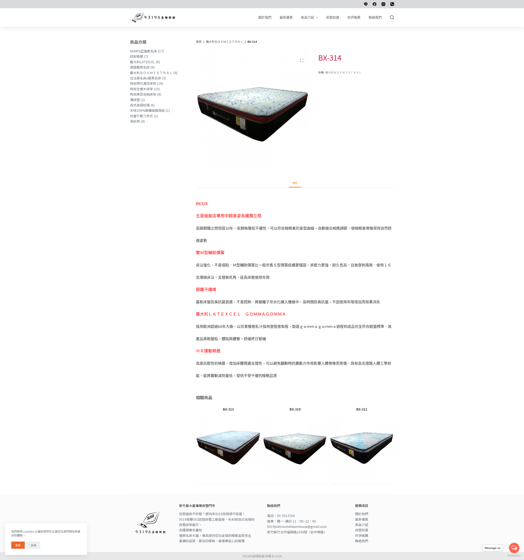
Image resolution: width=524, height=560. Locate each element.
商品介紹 (361, 524)
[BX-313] (228, 446)
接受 (18, 545)
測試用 (135, 121)
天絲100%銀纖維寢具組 (147, 110)
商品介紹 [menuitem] (307, 17)
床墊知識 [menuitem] (332, 17)
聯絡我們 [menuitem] (375, 17)
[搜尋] (392, 17)
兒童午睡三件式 (141, 115)
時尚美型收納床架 (143, 94)
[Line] (366, 4)
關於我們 (361, 513)
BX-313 (228, 409)
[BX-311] (361, 446)
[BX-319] (295, 446)
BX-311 (361, 409)
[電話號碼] (392, 4)
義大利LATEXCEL (142, 61)
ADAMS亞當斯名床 (143, 51)
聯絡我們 (361, 540)
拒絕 (33, 545)
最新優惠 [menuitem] (286, 17)
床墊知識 (361, 529)
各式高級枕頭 (140, 105)
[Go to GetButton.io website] (514, 555)
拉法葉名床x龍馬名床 (145, 78)
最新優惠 (361, 519)
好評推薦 (361, 535)
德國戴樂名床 (140, 67)
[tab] (295, 182)
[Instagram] (383, 4)
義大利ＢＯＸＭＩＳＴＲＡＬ (343, 72)
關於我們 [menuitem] (264, 17)
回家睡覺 (136, 56)
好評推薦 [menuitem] (353, 17)
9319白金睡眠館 (253, 556)
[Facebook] (374, 4)
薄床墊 (135, 99)
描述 (294, 182)
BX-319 (294, 409)
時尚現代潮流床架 (143, 83)
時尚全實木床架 (141, 88)
